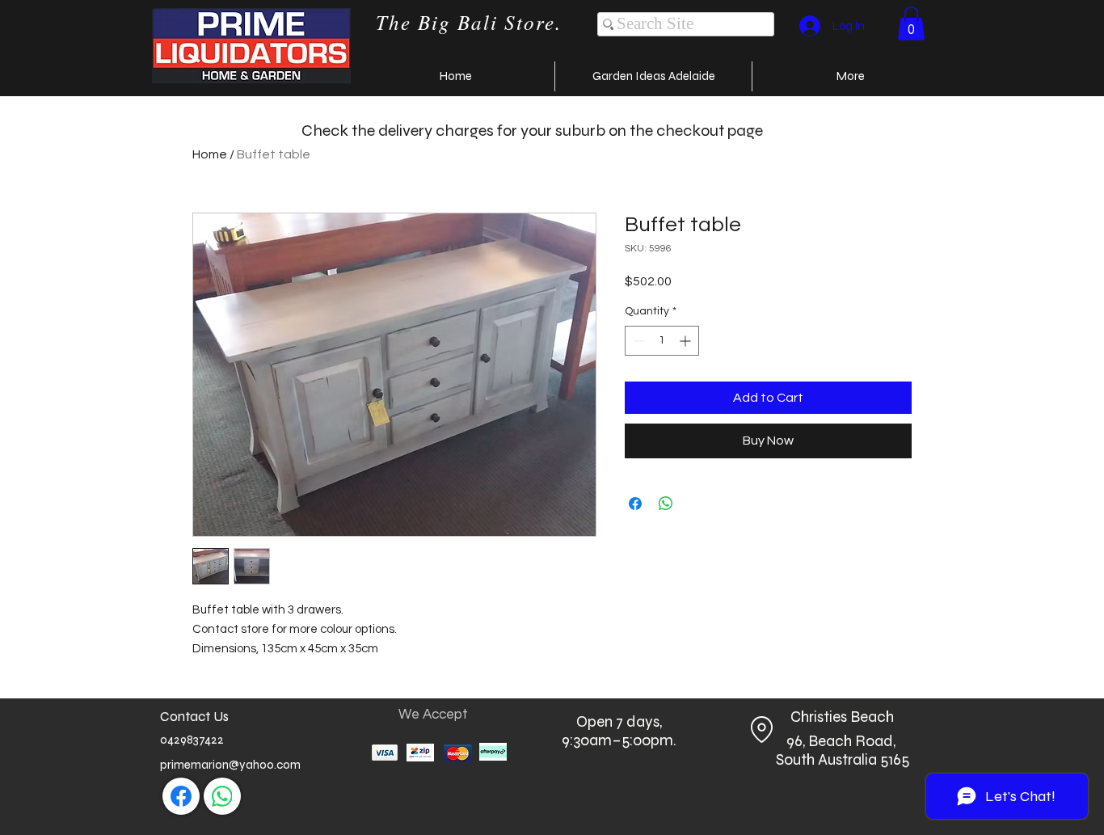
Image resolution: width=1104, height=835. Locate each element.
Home (209, 154)
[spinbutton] (661, 341)
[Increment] (686, 341)
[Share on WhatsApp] (666, 503)
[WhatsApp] (222, 796)
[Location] (761, 729)
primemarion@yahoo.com (230, 764)
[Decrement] (637, 341)
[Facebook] (181, 796)
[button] (911, 23)
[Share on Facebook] (635, 503)
